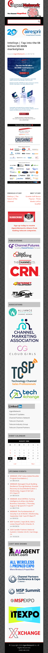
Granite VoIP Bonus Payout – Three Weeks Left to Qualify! (33, 200)
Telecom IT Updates (16, 414)
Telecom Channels (16, 421)
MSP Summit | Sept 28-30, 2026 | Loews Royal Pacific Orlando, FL (22, 523)
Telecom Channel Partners (19, 427)
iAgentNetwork (19, 54)
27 (24, 458)
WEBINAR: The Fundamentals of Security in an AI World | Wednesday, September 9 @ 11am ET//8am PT (24, 513)
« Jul (14, 464)
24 (10, 458)
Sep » (33, 464)
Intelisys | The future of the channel (12, 199)
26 (19, 458)
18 (15, 456)
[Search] (39, 22)
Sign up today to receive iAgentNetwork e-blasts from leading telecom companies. (24, 228)
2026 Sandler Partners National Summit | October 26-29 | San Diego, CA (24, 531)
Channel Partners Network (19, 418)
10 (10, 453)
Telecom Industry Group (18, 424)
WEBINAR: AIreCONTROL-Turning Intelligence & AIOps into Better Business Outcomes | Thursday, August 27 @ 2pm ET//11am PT (22, 502)
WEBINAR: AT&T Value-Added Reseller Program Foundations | (24, 477)
